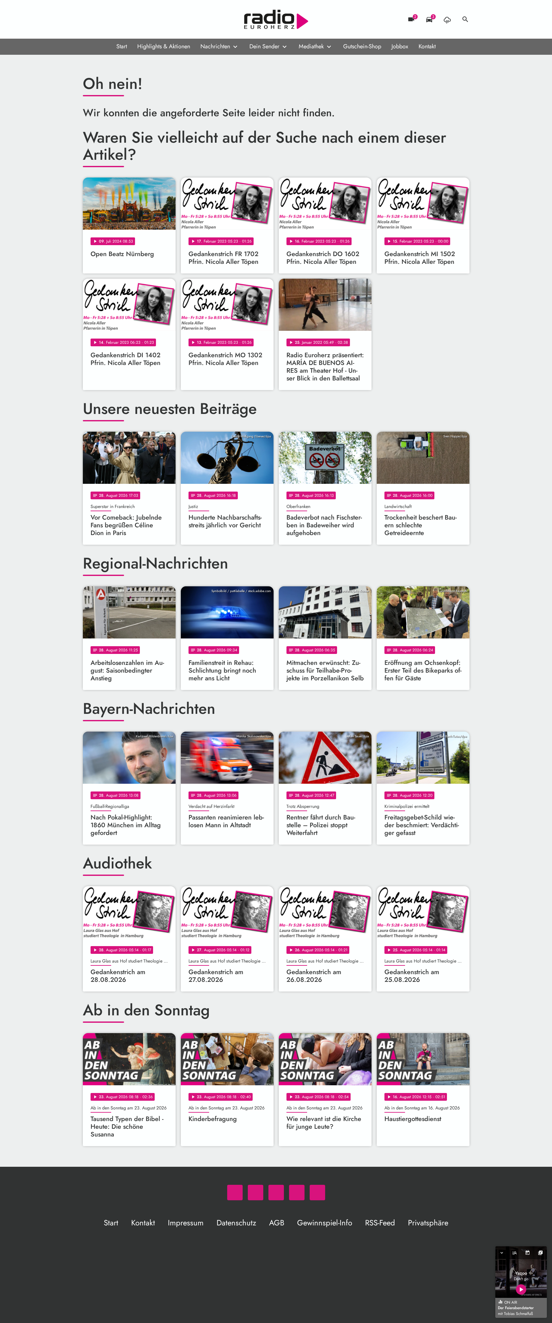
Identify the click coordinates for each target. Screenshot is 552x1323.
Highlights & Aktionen (163, 46)
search (465, 19)
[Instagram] (115, 19)
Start (121, 46)
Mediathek (311, 46)
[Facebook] (102, 19)
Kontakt (427, 46)
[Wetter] (447, 19)
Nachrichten (215, 46)
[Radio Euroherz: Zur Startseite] (276, 19)
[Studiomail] (127, 19)
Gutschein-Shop (362, 46)
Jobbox (400, 46)
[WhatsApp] (89, 19)
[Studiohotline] (140, 19)
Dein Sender (264, 46)
